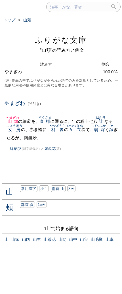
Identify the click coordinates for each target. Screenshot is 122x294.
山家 (15, 239)
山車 (109, 239)
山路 (26, 239)
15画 (42, 204)
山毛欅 (97, 239)
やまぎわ (23, 103)
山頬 (13, 121)
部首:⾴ (27, 204)
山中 (73, 239)
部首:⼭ (58, 189)
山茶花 (50, 239)
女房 (14, 129)
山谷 (84, 239)
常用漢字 (28, 189)
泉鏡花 (50, 148)
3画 (71, 189)
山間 (62, 239)
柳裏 (58, 129)
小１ (44, 189)
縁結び (15, 148)
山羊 (37, 239)
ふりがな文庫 (61, 40)
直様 (45, 121)
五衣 (75, 129)
